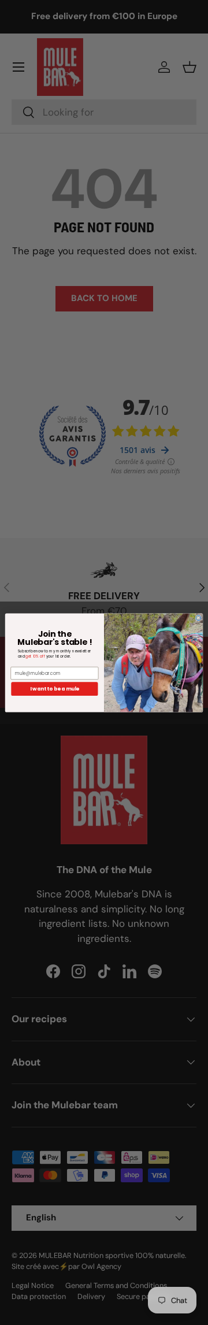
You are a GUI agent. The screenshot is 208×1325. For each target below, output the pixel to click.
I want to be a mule (54, 688)
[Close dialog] (198, 617)
